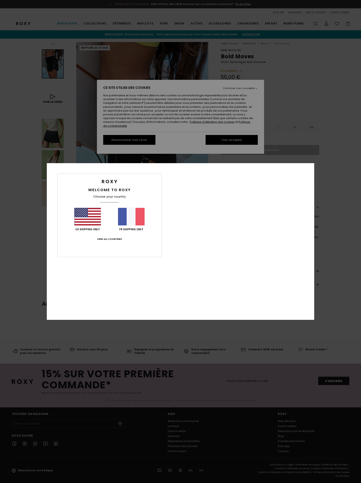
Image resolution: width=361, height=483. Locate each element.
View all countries (109, 239)
